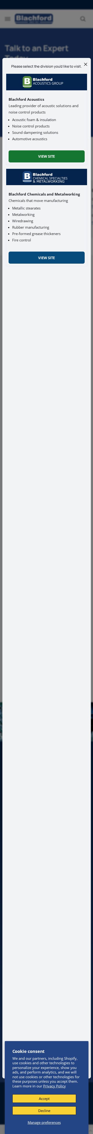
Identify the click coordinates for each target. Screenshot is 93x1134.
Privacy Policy (54, 1086)
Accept (44, 1098)
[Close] (85, 64)
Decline (44, 1110)
